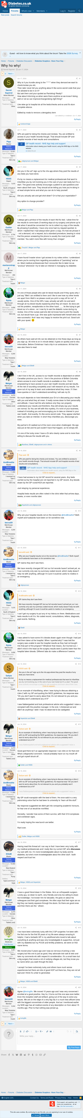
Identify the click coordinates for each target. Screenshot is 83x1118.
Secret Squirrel (9, 69)
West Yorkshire (10, 358)
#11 (79, 547)
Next (10, 73)
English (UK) (8, 1097)
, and (31, 247)
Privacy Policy (60, 1097)
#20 (79, 987)
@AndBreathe (67, 514)
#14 (79, 664)
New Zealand (10, 868)
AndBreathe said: (25, 595)
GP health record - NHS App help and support (45, 143)
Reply (78, 119)
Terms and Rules (46, 1097)
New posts (5, 15)
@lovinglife (28, 991)
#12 (79, 591)
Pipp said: (22, 455)
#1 (80, 78)
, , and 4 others (37, 444)
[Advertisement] (41, 33)
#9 (80, 450)
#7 (80, 335)
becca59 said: (24, 552)
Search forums (16, 15)
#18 (79, 888)
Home (5, 10)
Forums (14, 10)
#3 (80, 167)
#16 (79, 771)
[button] (33, 11)
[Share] (76, 78)
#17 (79, 842)
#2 (80, 130)
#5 (80, 253)
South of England (9, 188)
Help (69, 1097)
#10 (79, 511)
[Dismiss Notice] (80, 53)
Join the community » (67, 1106)
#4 (80, 216)
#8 (80, 371)
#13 (79, 633)
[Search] (79, 11)
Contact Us (34, 1097)
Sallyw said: (23, 729)
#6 (80, 289)
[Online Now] (8, 936)
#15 (79, 724)
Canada (12, 397)
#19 (79, 927)
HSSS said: (23, 668)
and (30, 161)
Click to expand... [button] (49, 472)
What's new (26, 10)
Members (41, 10)
